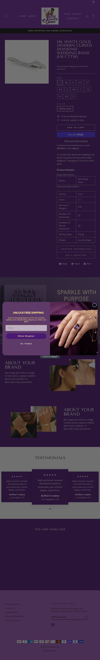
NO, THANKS (26, 344)
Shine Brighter (26, 336)
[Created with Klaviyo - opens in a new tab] (50, 356)
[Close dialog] (94, 305)
